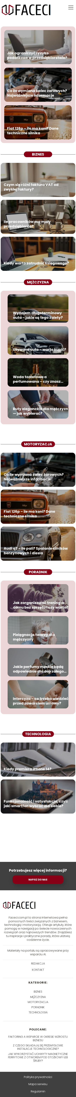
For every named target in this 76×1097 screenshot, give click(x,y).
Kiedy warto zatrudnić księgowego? (36, 263)
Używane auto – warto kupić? (39, 349)
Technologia (38, 734)
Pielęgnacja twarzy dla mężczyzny (34, 637)
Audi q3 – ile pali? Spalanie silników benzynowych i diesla (36, 550)
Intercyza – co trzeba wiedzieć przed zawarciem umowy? (40, 701)
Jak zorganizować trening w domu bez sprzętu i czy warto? (40, 605)
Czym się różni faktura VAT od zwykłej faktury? (31, 187)
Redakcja (38, 964)
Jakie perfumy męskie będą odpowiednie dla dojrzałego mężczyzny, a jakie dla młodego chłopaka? (38, 669)
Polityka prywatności (38, 1077)
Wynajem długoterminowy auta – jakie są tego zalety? (38, 315)
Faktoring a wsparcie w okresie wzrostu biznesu (38, 1038)
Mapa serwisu (37, 1084)
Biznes (38, 154)
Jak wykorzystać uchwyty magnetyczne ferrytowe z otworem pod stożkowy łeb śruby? (38, 1057)
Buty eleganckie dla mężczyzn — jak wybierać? (40, 411)
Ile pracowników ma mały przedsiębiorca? (27, 224)
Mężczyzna (38, 282)
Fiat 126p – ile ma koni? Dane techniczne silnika (33, 130)
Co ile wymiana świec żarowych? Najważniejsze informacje (37, 93)
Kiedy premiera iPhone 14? (27, 769)
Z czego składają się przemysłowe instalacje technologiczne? (38, 1047)
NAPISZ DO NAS (37, 879)
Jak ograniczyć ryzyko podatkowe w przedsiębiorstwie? (37, 55)
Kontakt (38, 970)
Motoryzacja (38, 444)
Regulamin (38, 1091)
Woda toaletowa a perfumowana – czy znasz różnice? (37, 379)
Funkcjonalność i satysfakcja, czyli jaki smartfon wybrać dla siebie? (36, 803)
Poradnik (38, 572)
